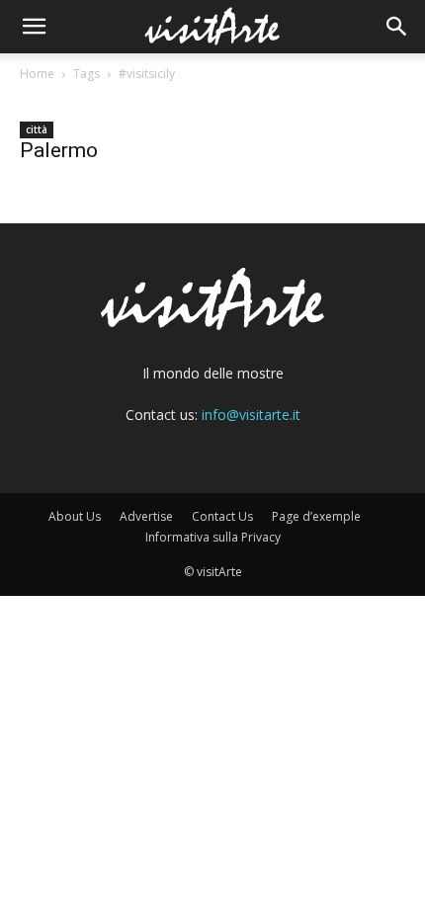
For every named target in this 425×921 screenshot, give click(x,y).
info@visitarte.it (251, 414)
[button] (33, 26)
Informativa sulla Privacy (213, 537)
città (36, 129)
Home (37, 73)
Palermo (59, 150)
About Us (74, 516)
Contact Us (222, 516)
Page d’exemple (316, 516)
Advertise (146, 516)
